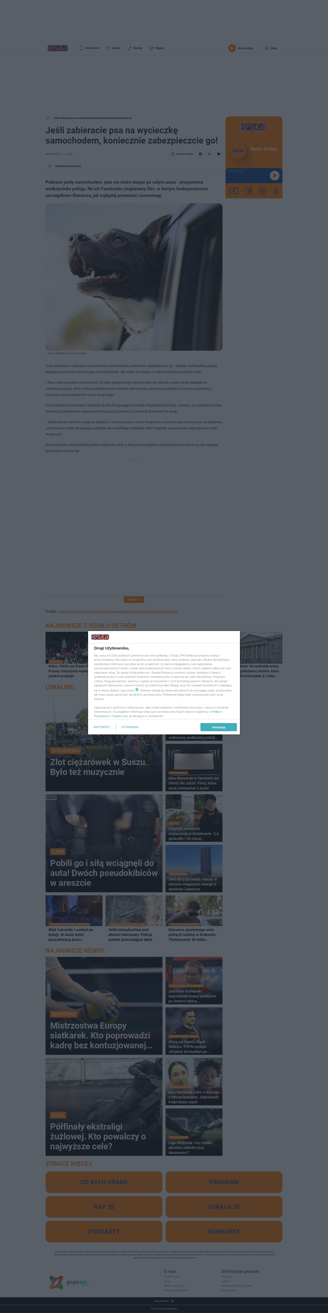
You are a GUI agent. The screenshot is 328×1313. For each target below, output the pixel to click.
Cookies (117, 715)
